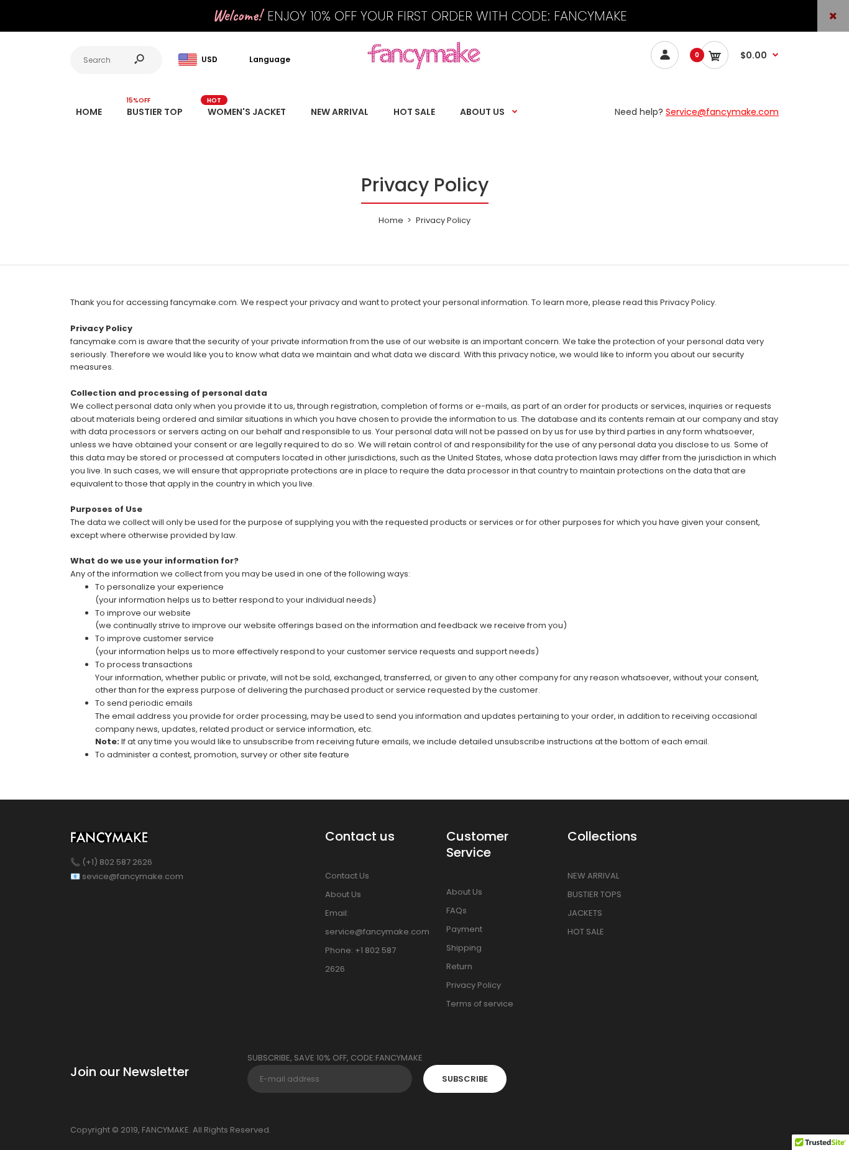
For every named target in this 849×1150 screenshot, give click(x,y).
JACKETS (584, 913)
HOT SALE (585, 932)
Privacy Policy (473, 985)
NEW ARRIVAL (593, 876)
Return (459, 966)
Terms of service (479, 1004)
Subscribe (465, 1079)
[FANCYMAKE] (424, 67)
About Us (343, 894)
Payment (464, 929)
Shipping (464, 948)
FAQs (456, 910)
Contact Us (347, 876)
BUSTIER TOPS (594, 894)
